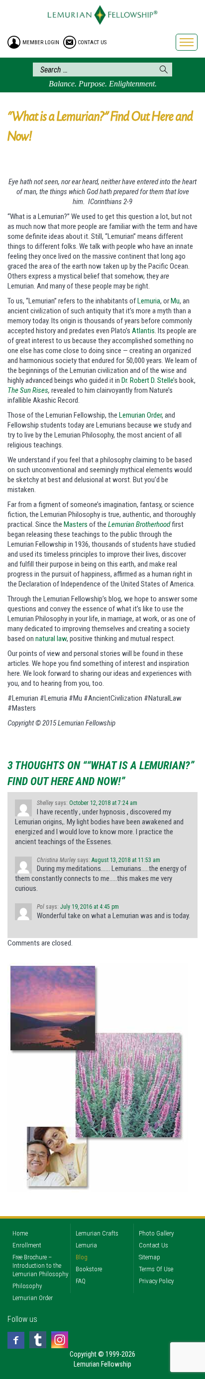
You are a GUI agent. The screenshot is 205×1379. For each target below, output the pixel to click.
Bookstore (89, 1269)
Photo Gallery (156, 1233)
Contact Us (153, 1245)
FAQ (81, 1281)
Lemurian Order (140, 415)
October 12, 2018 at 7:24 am (103, 802)
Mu (175, 300)
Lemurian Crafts (97, 1233)
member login (40, 42)
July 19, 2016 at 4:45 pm (89, 906)
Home (20, 1233)
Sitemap (149, 1257)
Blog (82, 1257)
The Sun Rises (27, 390)
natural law (51, 638)
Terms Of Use (156, 1269)
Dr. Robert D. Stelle (147, 380)
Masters (76, 524)
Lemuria (148, 300)
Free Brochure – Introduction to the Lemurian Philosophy (40, 1265)
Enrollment (26, 1245)
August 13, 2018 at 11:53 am (126, 860)
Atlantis (143, 330)
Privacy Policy (156, 1281)
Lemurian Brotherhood (139, 524)
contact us (92, 42)
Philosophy (27, 1286)
